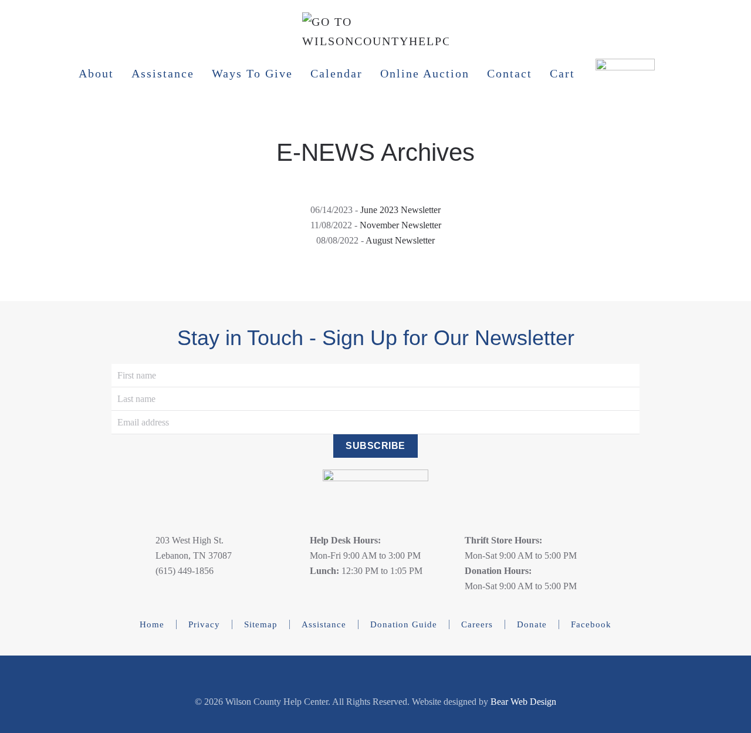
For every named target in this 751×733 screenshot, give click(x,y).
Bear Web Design (523, 702)
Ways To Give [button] (252, 73)
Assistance (162, 73)
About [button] (96, 73)
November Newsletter (400, 225)
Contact (509, 73)
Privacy (204, 624)
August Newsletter (400, 240)
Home (152, 624)
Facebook (591, 624)
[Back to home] (375, 39)
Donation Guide (403, 624)
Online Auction (424, 73)
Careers (477, 624)
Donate (532, 624)
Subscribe (375, 446)
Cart (562, 73)
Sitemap (261, 624)
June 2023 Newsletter (400, 210)
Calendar (336, 73)
